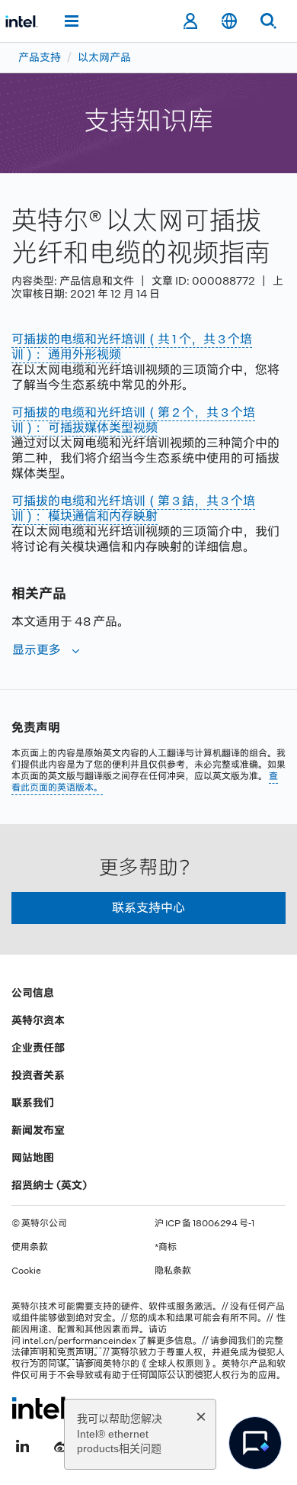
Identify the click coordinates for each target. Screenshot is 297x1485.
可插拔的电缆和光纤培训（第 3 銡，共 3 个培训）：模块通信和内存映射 (133, 508)
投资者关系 (38, 1075)
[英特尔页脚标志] (40, 1407)
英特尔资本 (38, 1020)
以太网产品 (104, 57)
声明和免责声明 (62, 1352)
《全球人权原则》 (175, 1364)
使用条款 (29, 1247)
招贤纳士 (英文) (49, 1185)
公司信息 (32, 993)
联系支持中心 (148, 908)
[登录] (190, 21)
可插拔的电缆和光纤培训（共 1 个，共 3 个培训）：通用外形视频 (131, 346)
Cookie (26, 1270)
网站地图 (32, 1157)
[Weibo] (61, 1444)
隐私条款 (173, 1270)
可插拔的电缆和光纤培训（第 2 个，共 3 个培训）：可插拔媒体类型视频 (133, 420)
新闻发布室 (38, 1130)
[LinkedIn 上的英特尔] (22, 1444)
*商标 (166, 1247)
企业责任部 (38, 1048)
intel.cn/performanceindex (79, 1341)
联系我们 (32, 1103)
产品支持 (39, 57)
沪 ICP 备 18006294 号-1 (204, 1223)
